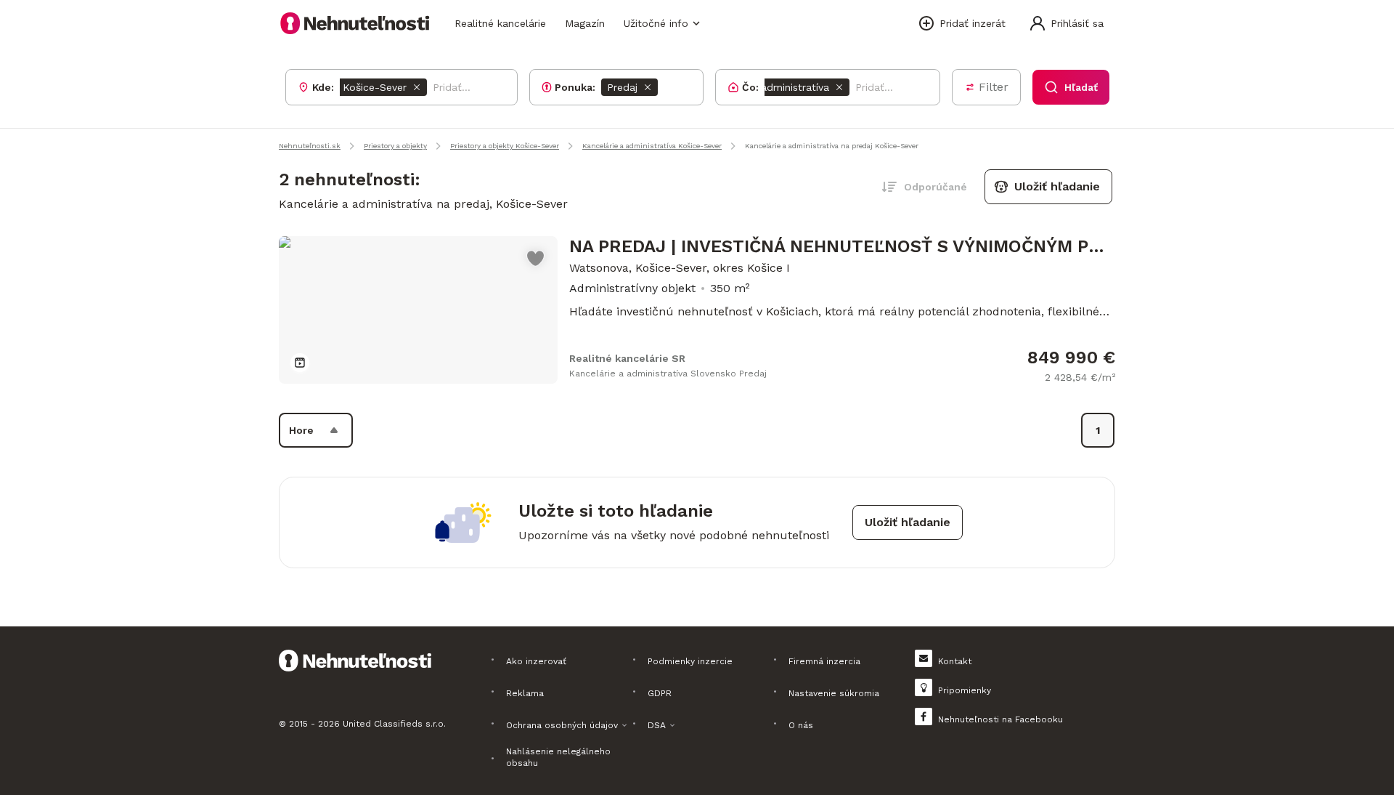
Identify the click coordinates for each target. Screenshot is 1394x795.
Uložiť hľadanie (1057, 186)
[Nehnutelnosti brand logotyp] (355, 23)
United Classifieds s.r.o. (394, 724)
